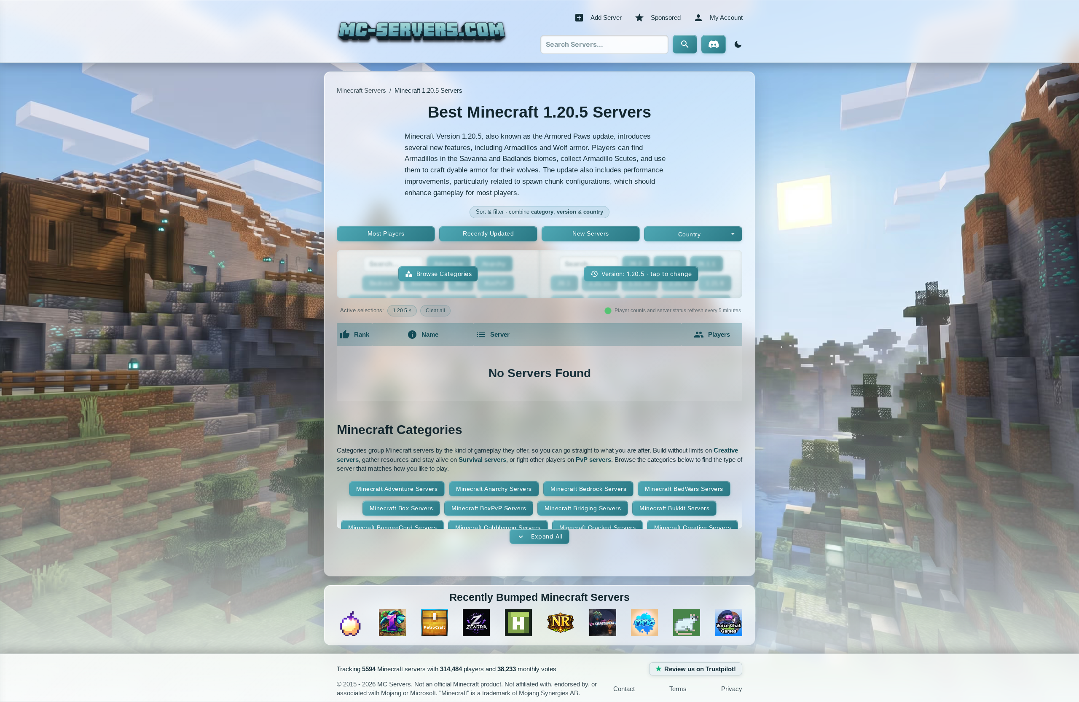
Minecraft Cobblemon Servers (498, 527)
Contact (624, 688)
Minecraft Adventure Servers (397, 488)
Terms (678, 688)
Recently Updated (488, 233)
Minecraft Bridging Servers (583, 508)
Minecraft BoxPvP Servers (488, 508)
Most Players (386, 233)
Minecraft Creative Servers (692, 527)
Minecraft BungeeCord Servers (392, 527)
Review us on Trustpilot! (700, 669)
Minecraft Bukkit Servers (674, 508)
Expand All (546, 536)
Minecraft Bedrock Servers (588, 488)
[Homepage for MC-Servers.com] (421, 31)
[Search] (685, 44)
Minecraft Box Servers (401, 508)
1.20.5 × (402, 310)
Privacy (731, 688)
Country (689, 234)
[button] (641, 274)
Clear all (435, 310)
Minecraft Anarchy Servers (494, 488)
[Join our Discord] (713, 44)
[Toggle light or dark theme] (736, 44)
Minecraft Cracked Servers (597, 527)
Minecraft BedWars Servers (684, 488)
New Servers (590, 233)
